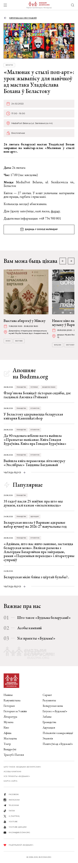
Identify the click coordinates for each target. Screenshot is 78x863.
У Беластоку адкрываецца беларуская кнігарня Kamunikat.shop (33, 416)
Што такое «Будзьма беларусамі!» (44, 617)
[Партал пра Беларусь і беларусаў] (39, 5)
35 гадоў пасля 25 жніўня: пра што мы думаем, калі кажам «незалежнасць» (33, 503)
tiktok (12, 811)
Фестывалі (70, 345)
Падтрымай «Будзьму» (21, 845)
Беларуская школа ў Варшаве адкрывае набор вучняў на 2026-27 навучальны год (35, 524)
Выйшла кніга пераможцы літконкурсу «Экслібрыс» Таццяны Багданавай (34, 462)
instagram (14, 800)
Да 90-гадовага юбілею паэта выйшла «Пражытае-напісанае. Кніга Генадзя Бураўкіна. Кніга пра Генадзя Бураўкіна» (35, 439)
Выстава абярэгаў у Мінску (25, 320)
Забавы (47, 717)
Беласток (9, 65)
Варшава (57, 345)
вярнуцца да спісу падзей (23, 18)
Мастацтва (10, 738)
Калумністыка (12, 700)
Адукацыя (34, 516)
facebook (14, 794)
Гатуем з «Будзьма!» (55, 711)
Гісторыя (34, 387)
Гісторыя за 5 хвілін (15, 711)
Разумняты (49, 700)
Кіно (6, 727)
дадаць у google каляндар (41, 229)
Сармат (47, 695)
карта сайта (10, 781)
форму (55, 211)
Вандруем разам (48, 387)
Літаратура (34, 408)
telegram (14, 805)
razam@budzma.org (19, 832)
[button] (71, 261)
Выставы (19, 341)
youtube (13, 821)
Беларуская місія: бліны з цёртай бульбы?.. (36, 577)
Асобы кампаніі (29, 628)
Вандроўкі (10, 749)
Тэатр (7, 744)
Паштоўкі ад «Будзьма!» (58, 744)
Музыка (8, 722)
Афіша (7, 733)
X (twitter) (14, 816)
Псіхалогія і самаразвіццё (58, 733)
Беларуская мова (53, 706)
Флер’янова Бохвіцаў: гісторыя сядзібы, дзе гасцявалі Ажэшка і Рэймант (37, 395)
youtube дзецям (17, 827)
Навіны (8, 695)
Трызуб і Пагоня (14, 755)
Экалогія (48, 738)
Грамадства (21, 387)
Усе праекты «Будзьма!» (36, 638)
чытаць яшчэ (12, 472)
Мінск (8, 341)
